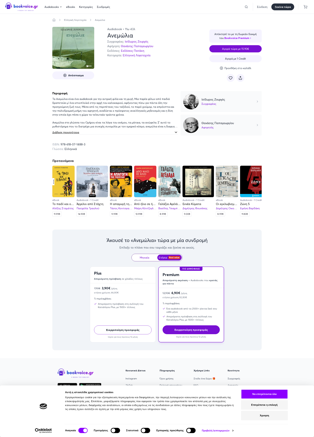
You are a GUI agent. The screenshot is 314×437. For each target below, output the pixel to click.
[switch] (115, 430)
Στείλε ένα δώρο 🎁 (204, 378)
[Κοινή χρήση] (240, 78)
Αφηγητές (233, 385)
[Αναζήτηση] (246, 6)
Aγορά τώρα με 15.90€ (235, 48)
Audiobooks (51, 7)
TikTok (129, 385)
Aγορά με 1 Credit (235, 58)
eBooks (70, 7)
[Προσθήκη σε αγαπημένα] (231, 78)
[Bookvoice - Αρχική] (21, 7)
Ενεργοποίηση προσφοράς (123, 330)
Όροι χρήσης (167, 378)
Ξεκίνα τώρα (283, 7)
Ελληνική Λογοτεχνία (75, 20)
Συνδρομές (103, 7)
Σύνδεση (262, 7)
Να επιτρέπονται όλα (264, 394)
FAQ (196, 385)
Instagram (131, 378)
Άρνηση (264, 415)
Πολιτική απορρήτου (171, 385)
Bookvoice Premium (236, 38)
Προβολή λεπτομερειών (215, 430)
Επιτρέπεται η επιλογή (264, 404)
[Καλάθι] (305, 7)
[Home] (54, 20)
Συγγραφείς (234, 378)
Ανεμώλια (100, 20)
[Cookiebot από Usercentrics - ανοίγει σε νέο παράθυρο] (43, 430)
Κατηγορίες (86, 7)
